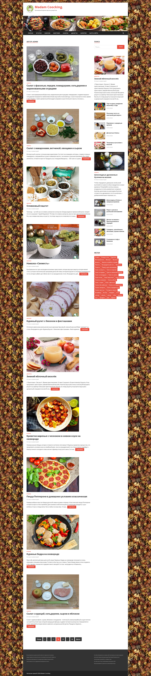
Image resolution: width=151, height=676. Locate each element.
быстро (105, 292)
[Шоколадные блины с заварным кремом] (99, 206)
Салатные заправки (100, 280)
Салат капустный (109, 277)
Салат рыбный (112, 280)
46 (72, 639)
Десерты (74, 33)
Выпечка (115, 259)
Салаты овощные (100, 287)
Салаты (65, 33)
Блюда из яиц (105, 257)
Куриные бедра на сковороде (43, 554)
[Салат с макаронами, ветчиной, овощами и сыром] (59, 127)
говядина (111, 292)
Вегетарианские (99, 259)
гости (117, 292)
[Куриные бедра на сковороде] (59, 533)
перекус (120, 295)
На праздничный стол (108, 264)
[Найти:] (109, 47)
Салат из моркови (112, 270)
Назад (39, 639)
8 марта (97, 257)
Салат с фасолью (110, 282)
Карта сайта (93, 33)
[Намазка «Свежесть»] (59, 242)
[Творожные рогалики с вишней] (99, 149)
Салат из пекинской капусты (114, 272)
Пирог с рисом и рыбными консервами (114, 210)
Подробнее (31, 101)
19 (63, 639)
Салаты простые (99, 290)
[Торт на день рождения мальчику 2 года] (99, 109)
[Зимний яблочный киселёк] (59, 355)
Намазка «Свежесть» (38, 263)
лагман (109, 295)
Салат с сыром (99, 282)
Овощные (118, 264)
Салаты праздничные (113, 287)
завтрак (97, 295)
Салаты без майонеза (101, 285)
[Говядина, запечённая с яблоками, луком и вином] (99, 235)
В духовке (113, 257)
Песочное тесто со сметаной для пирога (114, 114)
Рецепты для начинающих (109, 267)
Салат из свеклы (113, 275)
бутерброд (98, 292)
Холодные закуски (111, 290)
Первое (30, 33)
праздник (102, 297)
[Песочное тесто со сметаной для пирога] (99, 119)
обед (114, 295)
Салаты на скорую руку (115, 285)
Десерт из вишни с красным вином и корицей (113, 221)
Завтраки (56, 33)
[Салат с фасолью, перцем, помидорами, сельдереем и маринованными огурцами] (59, 64)
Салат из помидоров (101, 275)
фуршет (113, 297)
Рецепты (97, 267)
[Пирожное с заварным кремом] (99, 129)
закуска (103, 295)
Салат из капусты (100, 270)
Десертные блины (113, 133)
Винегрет (108, 259)
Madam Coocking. (49, 7)
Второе (39, 33)
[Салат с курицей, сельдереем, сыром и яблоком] (59, 592)
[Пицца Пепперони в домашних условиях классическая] (59, 475)
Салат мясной (119, 277)
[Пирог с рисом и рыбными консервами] (99, 216)
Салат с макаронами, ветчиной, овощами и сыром (54, 148)
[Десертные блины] (99, 139)
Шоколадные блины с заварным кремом (114, 201)
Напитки (83, 33)
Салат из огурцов (100, 272)
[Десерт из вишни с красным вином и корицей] (99, 225)
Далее (78, 639)
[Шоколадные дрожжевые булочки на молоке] (109, 171)
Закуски (47, 33)
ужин (108, 297)
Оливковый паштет (37, 205)
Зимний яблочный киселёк (41, 376)
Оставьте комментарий (33, 91)
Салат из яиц (98, 277)
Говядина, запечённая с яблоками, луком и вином (115, 230)
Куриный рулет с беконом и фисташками (49, 321)
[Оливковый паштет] (59, 185)
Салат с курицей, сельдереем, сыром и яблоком (53, 613)
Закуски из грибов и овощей (110, 262)
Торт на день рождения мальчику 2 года (115, 104)
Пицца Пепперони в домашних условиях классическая (57, 496)
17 (53, 639)
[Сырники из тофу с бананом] (99, 245)
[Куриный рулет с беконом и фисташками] (59, 300)
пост (96, 297)
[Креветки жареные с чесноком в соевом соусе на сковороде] (59, 415)
